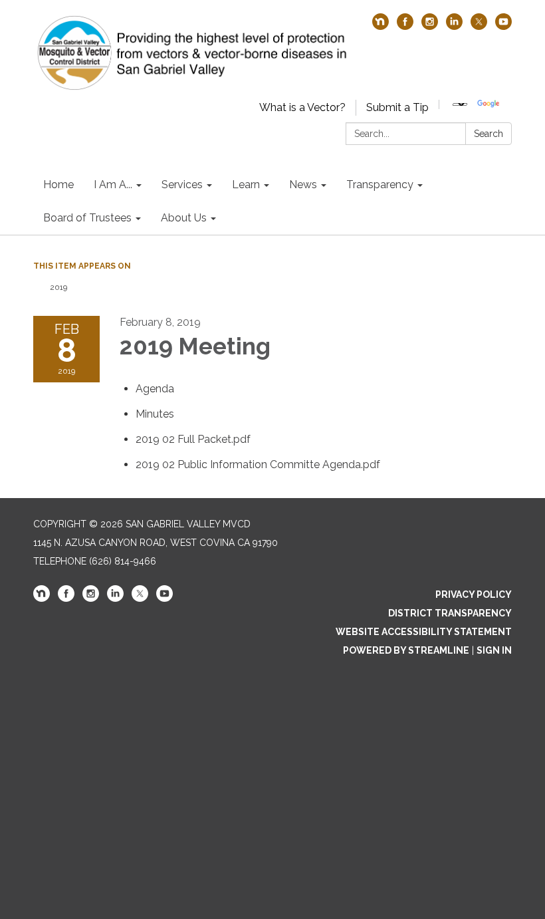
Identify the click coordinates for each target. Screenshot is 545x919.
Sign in (494, 650)
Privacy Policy (473, 594)
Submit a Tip (397, 107)
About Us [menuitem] (184, 217)
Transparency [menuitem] (379, 184)
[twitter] (479, 26)
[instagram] (429, 26)
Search (488, 133)
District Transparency (450, 613)
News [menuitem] (303, 184)
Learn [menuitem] (246, 184)
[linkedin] (454, 26)
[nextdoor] (380, 26)
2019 (58, 287)
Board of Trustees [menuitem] (87, 217)
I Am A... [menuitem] (113, 184)
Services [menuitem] (182, 184)
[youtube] (503, 26)
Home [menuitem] (58, 184)
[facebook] (405, 26)
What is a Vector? (302, 107)
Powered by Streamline (406, 650)
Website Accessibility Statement (424, 631)
